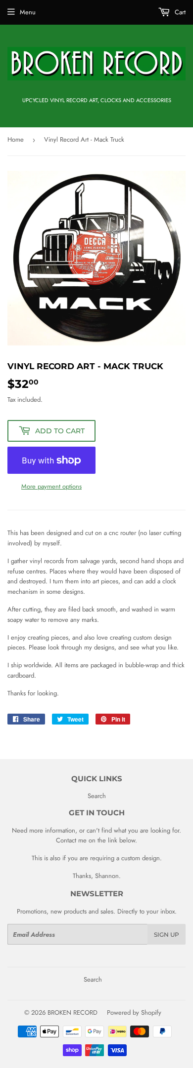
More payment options (51, 486)
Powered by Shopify (134, 1012)
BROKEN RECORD (72, 1012)
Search (97, 796)
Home (15, 139)
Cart (179, 12)
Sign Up (166, 934)
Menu (28, 12)
